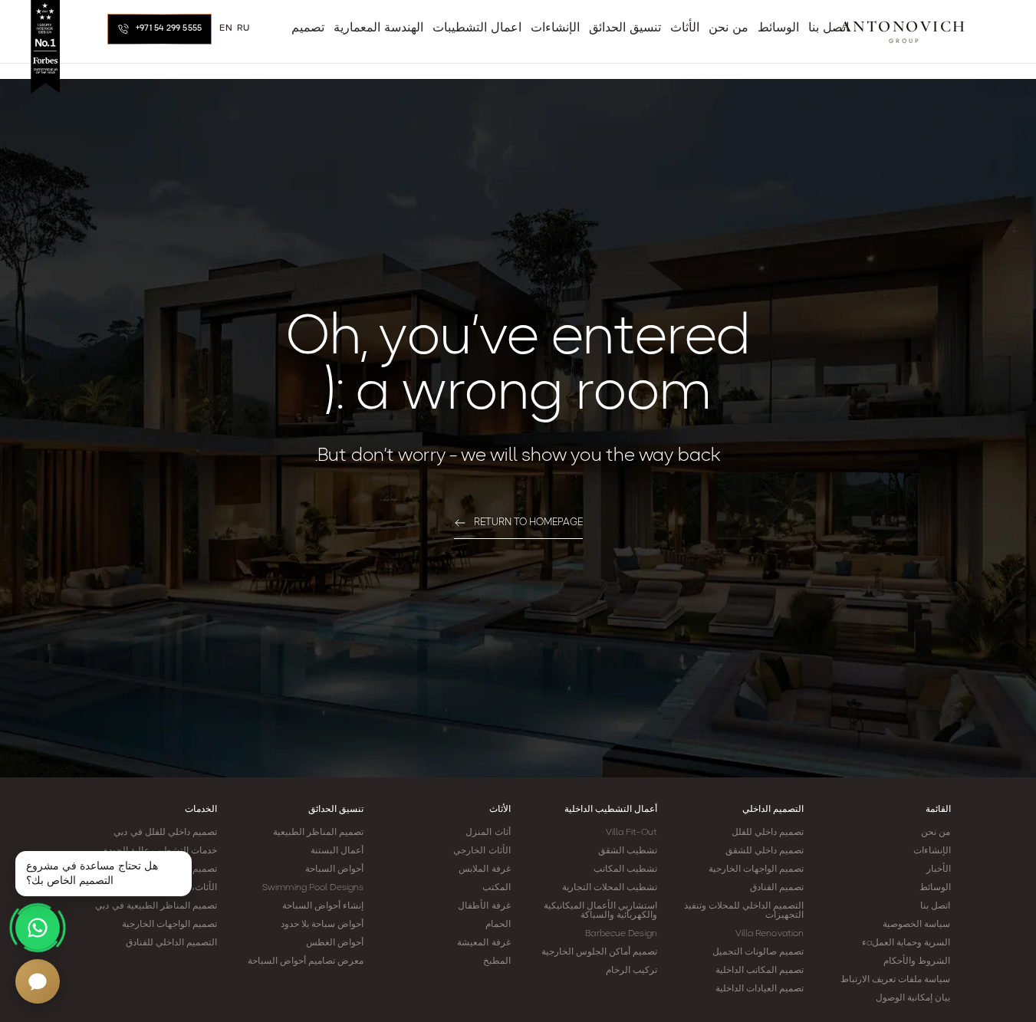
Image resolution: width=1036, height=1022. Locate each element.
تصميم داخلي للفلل (768, 832)
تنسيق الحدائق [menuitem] (625, 28)
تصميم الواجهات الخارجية (756, 869)
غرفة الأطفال (484, 906)
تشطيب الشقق (627, 851)
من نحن (935, 832)
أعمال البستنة (337, 851)
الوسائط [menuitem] (778, 28)
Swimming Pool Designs (312, 887)
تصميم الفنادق (777, 887)
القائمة (938, 809)
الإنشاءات (932, 851)
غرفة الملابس (484, 869)
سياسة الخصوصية (916, 924)
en (225, 28)
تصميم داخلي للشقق (764, 851)
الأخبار (938, 869)
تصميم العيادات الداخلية (759, 989)
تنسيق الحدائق (335, 809)
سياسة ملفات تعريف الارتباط (895, 979)
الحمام (498, 924)
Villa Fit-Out (631, 832)
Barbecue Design (621, 933)
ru (243, 28)
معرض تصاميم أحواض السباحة (305, 961)
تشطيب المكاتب (625, 869)
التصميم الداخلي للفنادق (171, 943)
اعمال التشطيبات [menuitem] (476, 28)
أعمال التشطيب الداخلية (610, 809)
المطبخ (497, 961)
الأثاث (500, 809)
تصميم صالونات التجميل (758, 952)
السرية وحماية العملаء (906, 943)
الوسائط (935, 887)
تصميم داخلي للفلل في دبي (164, 832)
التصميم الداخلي (773, 809)
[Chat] (37, 981)
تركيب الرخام (631, 970)
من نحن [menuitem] (728, 28)
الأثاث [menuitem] (684, 28)
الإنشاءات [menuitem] (555, 28)
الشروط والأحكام (916, 961)
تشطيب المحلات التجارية (609, 887)
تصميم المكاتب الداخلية (759, 970)
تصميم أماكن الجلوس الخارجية (599, 952)
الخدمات (201, 809)
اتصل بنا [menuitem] (828, 28)
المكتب (496, 887)
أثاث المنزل (487, 832)
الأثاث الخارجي (481, 851)
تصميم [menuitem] (307, 28)
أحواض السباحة (334, 869)
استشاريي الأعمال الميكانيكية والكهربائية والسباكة (600, 911)
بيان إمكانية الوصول (913, 998)
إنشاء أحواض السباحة (322, 906)
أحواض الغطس (334, 943)
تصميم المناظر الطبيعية (318, 832)
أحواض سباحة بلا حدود (322, 924)
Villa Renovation (769, 933)
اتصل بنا (935, 906)
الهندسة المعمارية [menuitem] (378, 28)
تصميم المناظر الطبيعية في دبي (155, 906)
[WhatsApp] (37, 927)
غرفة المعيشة (483, 943)
